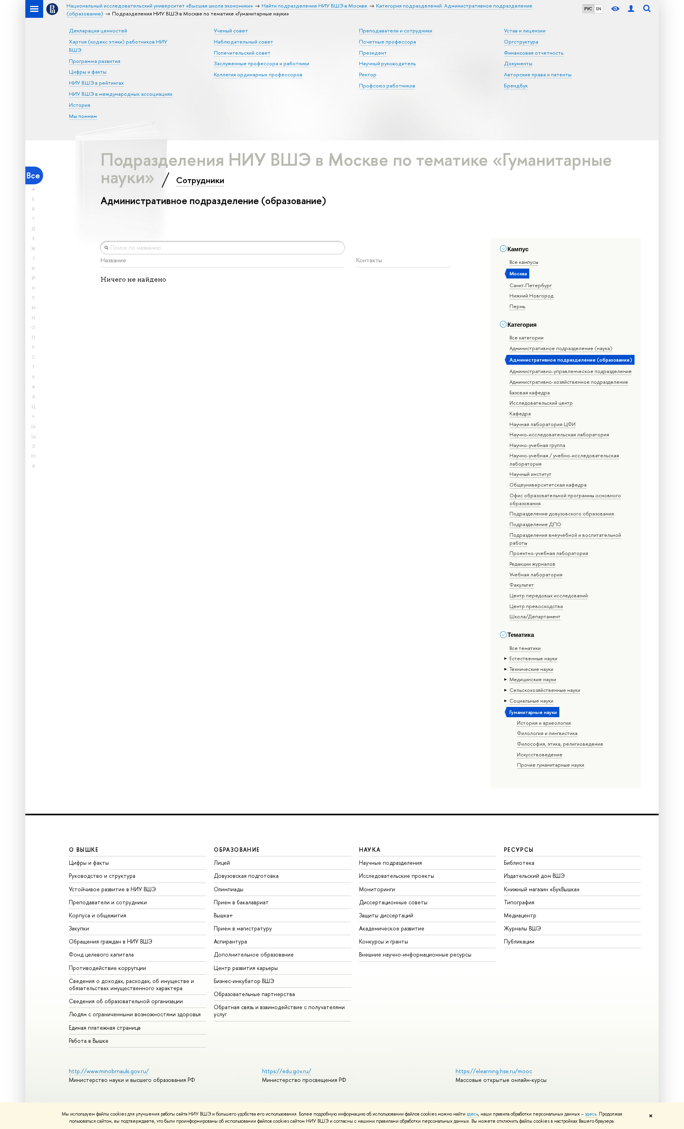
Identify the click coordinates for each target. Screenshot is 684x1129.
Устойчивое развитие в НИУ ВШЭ (112, 889)
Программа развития (94, 60)
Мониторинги (377, 889)
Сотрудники (200, 180)
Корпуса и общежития (97, 915)
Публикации (519, 941)
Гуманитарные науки (533, 712)
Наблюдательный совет (243, 41)
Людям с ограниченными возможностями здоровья (135, 1014)
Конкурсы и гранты (383, 941)
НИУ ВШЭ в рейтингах (96, 82)
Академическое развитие (391, 928)
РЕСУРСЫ (519, 849)
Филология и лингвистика (547, 733)
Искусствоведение (539, 754)
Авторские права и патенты (538, 74)
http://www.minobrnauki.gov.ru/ (109, 1071)
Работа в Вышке (88, 1040)
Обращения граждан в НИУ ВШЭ (110, 941)
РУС (588, 8)
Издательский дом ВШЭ (534, 875)
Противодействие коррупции (107, 968)
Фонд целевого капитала (101, 954)
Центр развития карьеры (246, 968)
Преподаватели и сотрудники (395, 30)
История (79, 104)
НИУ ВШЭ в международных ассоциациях (121, 93)
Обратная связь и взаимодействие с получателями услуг (279, 1010)
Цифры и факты (87, 71)
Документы (518, 63)
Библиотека (519, 862)
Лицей (222, 862)
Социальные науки (531, 700)
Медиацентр (520, 915)
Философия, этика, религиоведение (560, 743)
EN (598, 8)
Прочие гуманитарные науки (550, 764)
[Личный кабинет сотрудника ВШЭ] (631, 9)
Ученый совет (231, 30)
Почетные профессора (387, 41)
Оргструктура (521, 41)
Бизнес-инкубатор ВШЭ (244, 981)
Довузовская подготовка (246, 875)
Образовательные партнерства (254, 994)
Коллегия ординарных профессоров (258, 74)
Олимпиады (228, 889)
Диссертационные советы (393, 902)
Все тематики (525, 648)
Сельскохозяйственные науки (544, 689)
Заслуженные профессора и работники (261, 63)
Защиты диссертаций (386, 915)
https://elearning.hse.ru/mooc (494, 1071)
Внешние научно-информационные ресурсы (415, 954)
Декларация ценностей (98, 30)
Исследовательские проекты (396, 875)
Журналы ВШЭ (522, 928)
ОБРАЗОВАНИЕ (237, 849)
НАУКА (370, 849)
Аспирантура (230, 941)
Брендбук (516, 85)
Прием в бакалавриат (241, 902)
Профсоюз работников (387, 85)
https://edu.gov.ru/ (286, 1071)
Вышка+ (223, 915)
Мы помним (83, 115)
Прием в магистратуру (243, 928)
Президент (373, 52)
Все (33, 175)
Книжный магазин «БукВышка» (542, 889)
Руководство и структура (102, 875)
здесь (472, 1114)
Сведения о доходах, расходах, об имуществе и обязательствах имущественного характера (131, 984)
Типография (519, 902)
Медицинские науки (532, 679)
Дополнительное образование (254, 954)
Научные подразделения (390, 862)
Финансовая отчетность (534, 52)
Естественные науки (533, 658)
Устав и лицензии (524, 30)
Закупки (79, 928)
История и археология (544, 722)
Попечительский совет (242, 52)
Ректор (367, 74)
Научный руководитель (387, 63)
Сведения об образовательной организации (126, 1001)
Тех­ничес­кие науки (531, 668)
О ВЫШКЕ (84, 849)
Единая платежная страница (105, 1027)
